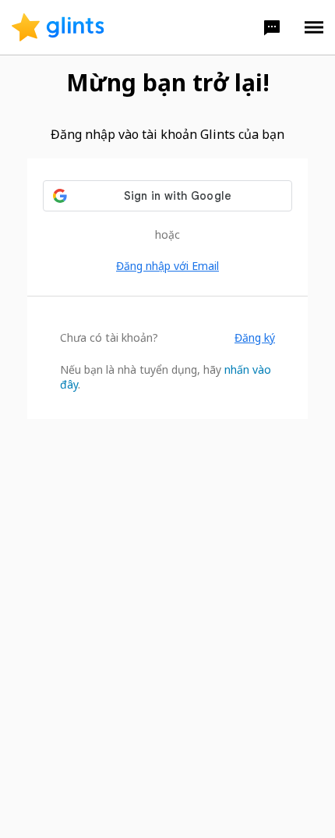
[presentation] (58, 27)
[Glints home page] (58, 27)
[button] (272, 27)
